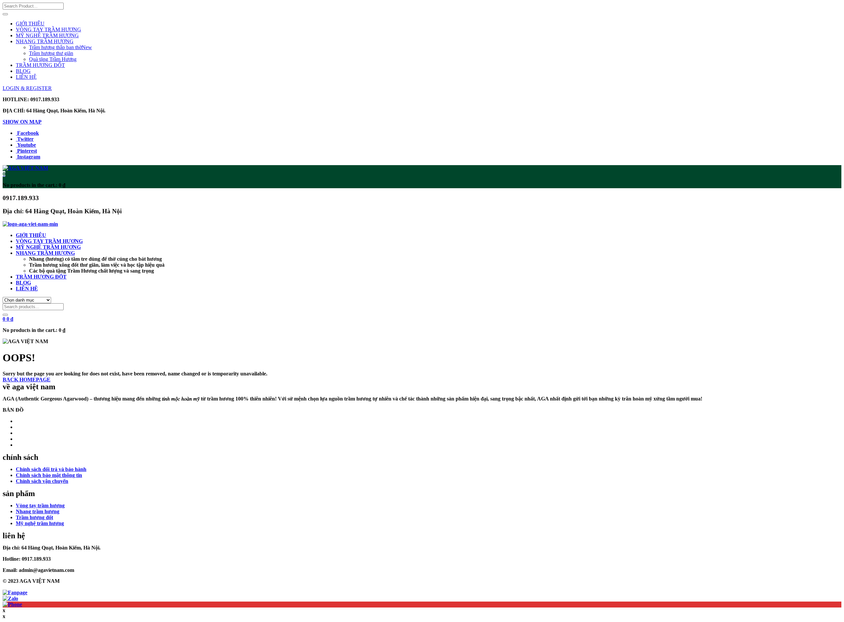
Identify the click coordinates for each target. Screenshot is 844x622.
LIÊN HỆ (26, 77)
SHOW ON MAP (22, 122)
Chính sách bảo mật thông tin (49, 475)
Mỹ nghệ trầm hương (40, 523)
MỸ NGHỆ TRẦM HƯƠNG (47, 35)
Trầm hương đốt (34, 517)
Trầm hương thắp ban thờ (60, 47)
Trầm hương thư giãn (51, 53)
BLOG (23, 71)
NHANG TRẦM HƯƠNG (45, 41)
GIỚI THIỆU (30, 23)
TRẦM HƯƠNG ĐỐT (40, 65)
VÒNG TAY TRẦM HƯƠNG (48, 29)
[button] (4, 174)
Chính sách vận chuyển (42, 481)
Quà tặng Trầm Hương (52, 59)
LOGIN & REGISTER (27, 88)
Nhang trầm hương (37, 511)
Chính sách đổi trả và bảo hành (51, 469)
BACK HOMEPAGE (26, 379)
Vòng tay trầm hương (40, 505)
